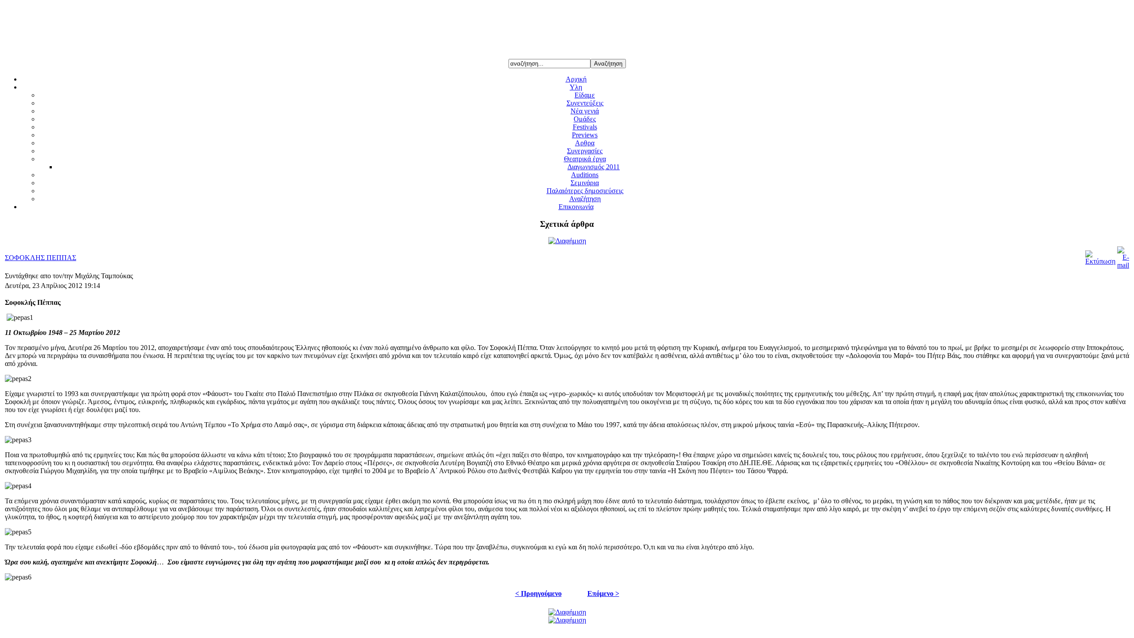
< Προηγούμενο (538, 593)
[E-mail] (1123, 265)
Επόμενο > (603, 593)
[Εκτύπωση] (1100, 261)
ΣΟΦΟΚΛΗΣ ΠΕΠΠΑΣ (40, 257)
